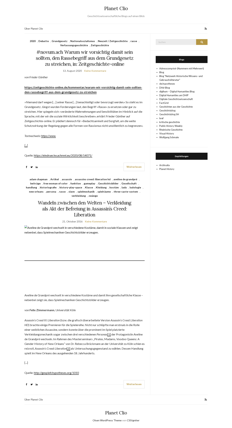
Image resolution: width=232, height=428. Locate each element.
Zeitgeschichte (100, 45)
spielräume (104, 191)
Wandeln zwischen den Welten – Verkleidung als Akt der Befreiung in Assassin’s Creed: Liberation (84, 209)
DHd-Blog (164, 87)
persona (51, 191)
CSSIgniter (133, 420)
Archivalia (164, 165)
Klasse (89, 187)
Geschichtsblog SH (169, 114)
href (161, 118)
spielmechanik (86, 191)
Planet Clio (116, 8)
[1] (109, 334)
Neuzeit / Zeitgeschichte (113, 41)
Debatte (43, 41)
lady (124, 187)
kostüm (114, 187)
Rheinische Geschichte (171, 129)
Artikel (54, 179)
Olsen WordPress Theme (107, 420)
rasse (133, 41)
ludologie (135, 187)
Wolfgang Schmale (169, 137)
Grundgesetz (59, 41)
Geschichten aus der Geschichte (176, 106)
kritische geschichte (169, 122)
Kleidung (101, 187)
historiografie (48, 187)
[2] (68, 348)
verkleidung (79, 195)
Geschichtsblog (167, 110)
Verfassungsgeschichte (74, 45)
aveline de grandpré (125, 179)
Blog (161, 72)
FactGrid (164, 102)
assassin (67, 179)
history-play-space (70, 187)
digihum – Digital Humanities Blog (176, 91)
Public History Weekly (171, 125)
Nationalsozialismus (82, 41)
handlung (31, 187)
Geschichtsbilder (108, 183)
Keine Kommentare (95, 70)
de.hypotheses (167, 83)
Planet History (166, 169)
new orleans (36, 191)
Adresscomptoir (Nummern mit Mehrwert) (181, 68)
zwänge (93, 195)
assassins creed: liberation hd (93, 179)
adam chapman (38, 179)
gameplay (89, 183)
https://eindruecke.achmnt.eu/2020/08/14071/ (63, 155)
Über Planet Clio (33, 28)
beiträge (35, 183)
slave (72, 191)
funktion (76, 183)
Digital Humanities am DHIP (173, 95)
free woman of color (56, 183)
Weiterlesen (134, 166)
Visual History (166, 133)
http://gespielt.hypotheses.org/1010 (56, 372)
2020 (33, 41)
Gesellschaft (129, 183)
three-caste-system (126, 191)
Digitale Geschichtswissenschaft (176, 99)
